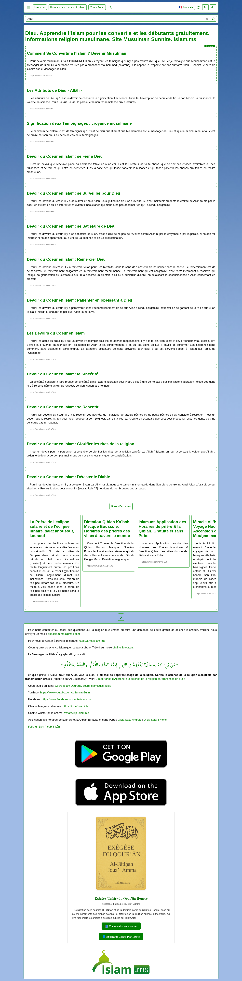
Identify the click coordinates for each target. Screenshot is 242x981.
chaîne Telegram (123, 647)
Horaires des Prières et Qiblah (67, 7)
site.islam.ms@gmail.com (64, 633)
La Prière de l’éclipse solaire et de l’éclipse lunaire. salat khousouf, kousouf (52, 529)
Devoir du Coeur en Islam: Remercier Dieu (66, 259)
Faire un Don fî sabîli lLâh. (44, 726)
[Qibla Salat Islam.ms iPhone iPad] (121, 806)
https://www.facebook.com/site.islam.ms (67, 699)
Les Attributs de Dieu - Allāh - (54, 90)
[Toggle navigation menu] (29, 7)
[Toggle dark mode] (198, 7)
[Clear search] (207, 19)
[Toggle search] (110, 7)
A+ (213, 7)
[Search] (213, 19)
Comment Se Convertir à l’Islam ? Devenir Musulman (76, 53)
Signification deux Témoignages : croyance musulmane (79, 123)
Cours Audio (97, 7)
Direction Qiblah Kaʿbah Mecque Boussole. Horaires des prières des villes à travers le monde (107, 529)
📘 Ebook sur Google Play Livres (121, 936)
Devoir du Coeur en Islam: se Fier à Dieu (65, 156)
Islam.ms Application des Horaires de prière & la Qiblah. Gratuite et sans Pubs (162, 529)
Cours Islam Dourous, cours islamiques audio (83, 685)
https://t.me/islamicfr (75, 706)
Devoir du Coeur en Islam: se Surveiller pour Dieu (73, 193)
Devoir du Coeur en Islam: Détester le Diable (68, 477)
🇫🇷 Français (186, 7)
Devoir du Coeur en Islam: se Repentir (62, 407)
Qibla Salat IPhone (155, 719)
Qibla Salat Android (129, 719)
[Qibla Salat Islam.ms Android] (121, 775)
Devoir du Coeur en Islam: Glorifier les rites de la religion (80, 444)
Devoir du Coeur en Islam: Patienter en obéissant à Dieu (79, 300)
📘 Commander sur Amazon (121, 926)
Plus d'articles (121, 506)
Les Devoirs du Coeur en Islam (56, 333)
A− (205, 7)
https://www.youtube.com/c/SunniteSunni (65, 692)
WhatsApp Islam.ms (76, 713)
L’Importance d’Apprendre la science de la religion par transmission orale (140, 678)
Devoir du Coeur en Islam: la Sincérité (62, 374)
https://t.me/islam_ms (92, 640)
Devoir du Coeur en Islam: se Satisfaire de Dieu (71, 226)
